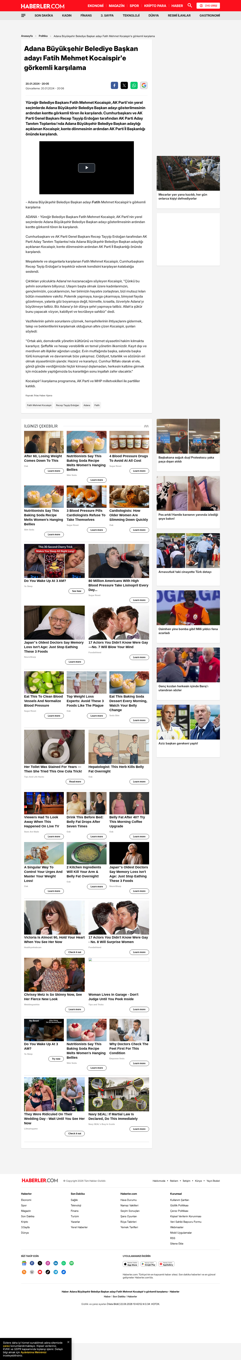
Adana (87, 405)
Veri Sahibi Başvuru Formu (185, 1221)
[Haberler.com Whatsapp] (64, 1263)
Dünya (25, 1232)
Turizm (75, 1216)
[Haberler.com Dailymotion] (64, 1272)
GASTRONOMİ (210, 15)
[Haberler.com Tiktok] (48, 1272)
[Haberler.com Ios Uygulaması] (131, 1264)
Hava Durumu (128, 1199)
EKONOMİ (96, 6)
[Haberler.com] (40, 1181)
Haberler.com (128, 1193)
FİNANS (86, 15)
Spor (24, 1205)
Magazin (26, 1210)
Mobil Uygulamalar (181, 1232)
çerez (6, 1345)
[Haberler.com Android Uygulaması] (149, 1264)
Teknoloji (76, 1205)
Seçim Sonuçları (130, 1210)
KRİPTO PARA (155, 6)
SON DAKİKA (44, 15)
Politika (43, 35)
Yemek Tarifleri (129, 1227)
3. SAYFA (107, 15)
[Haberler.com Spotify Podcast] (72, 1263)
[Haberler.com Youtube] (40, 1272)
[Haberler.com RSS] (24, 1272)
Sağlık (74, 1199)
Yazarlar (75, 1221)
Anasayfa (27, 35)
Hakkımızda (159, 1180)
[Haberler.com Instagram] (48, 1263)
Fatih (97, 405)
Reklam (174, 1180)
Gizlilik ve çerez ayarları (94, 1303)
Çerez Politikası (179, 1210)
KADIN (67, 15)
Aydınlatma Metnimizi (33, 1352)
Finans (75, 1210)
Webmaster (177, 1227)
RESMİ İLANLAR (179, 15)
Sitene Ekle (176, 1243)
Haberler (26, 1193)
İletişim (186, 1180)
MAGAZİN (116, 6)
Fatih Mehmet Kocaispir (39, 405)
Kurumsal (176, 1193)
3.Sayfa (25, 1227)
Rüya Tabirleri (128, 1221)
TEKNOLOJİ (131, 15)
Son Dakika (27, 1216)
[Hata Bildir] (113, 1303)
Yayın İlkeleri (213, 1180)
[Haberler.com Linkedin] (56, 1263)
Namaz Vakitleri (129, 1205)
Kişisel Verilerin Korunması (185, 1216)
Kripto (24, 1221)
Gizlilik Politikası (179, 1205)
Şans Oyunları (128, 1216)
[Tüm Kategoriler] (23, 15)
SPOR (134, 6)
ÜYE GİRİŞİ (211, 5)
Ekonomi (26, 1199)
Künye (198, 1180)
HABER (177, 6)
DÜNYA (154, 15)
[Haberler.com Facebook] (32, 1263)
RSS (172, 1238)
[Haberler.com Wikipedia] (32, 1272)
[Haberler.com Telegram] (56, 1272)
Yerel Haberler (79, 1227)
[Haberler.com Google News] (24, 1263)
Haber (107, 1296)
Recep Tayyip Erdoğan (67, 405)
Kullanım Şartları (179, 1199)
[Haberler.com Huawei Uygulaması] (167, 1264)
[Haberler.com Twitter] (40, 1263)
